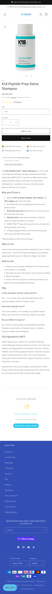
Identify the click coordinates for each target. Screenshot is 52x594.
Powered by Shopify (28, 581)
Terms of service (27, 585)
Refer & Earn (10, 588)
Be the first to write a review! (26, 426)
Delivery (8, 485)
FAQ (6, 479)
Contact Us (9, 468)
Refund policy (10, 501)
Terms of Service (11, 496)
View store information (13, 164)
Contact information (27, 589)
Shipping (13, 97)
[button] (4, 14)
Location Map (10, 457)
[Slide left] (20, 76)
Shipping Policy (11, 512)
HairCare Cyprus (16, 581)
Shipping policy (39, 585)
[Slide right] (31, 76)
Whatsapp (9, 463)
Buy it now (26, 138)
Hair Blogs (9, 490)
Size (3, 107)
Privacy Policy (10, 507)
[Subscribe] (44, 530)
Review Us (9, 452)
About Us (8, 474)
